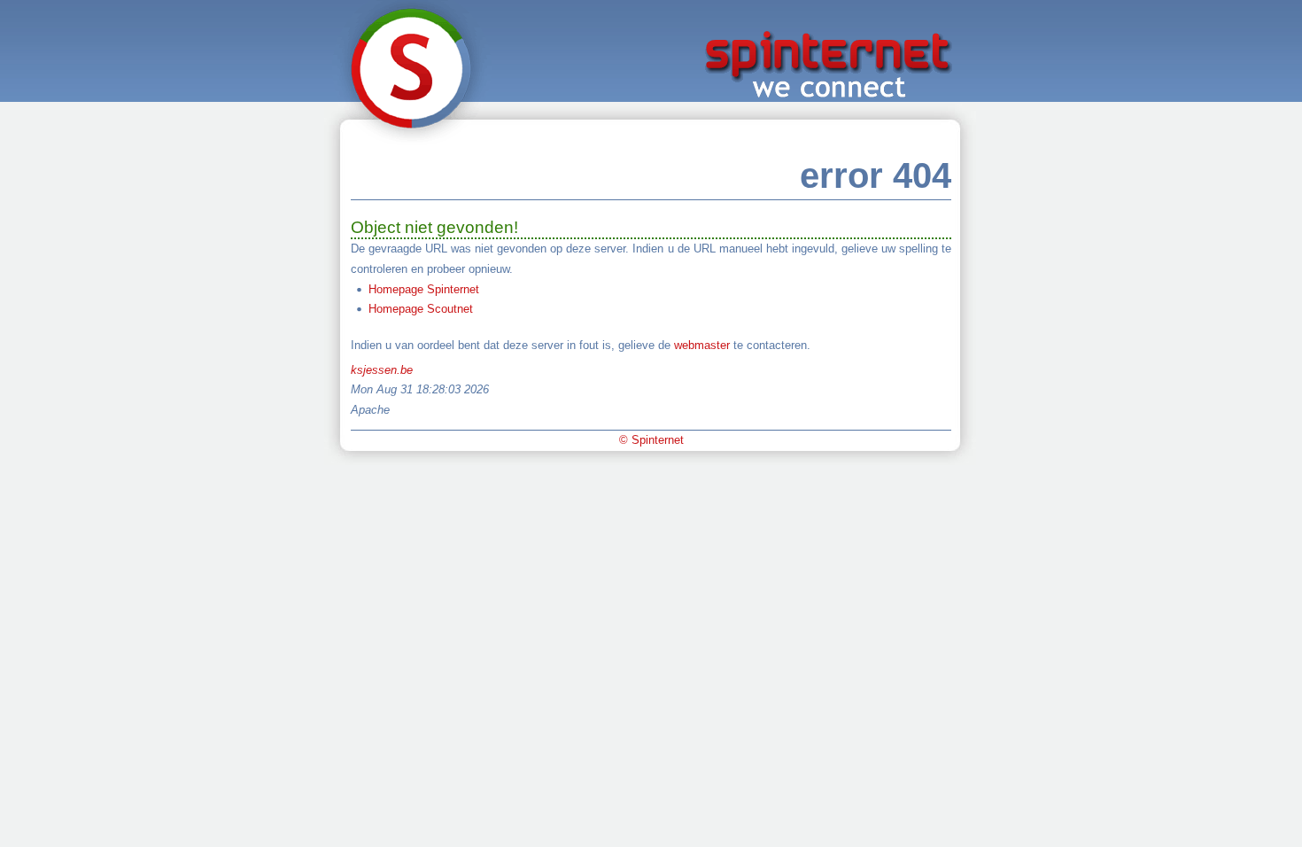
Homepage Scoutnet (420, 308)
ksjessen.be (382, 370)
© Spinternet (651, 440)
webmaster (702, 345)
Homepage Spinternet (423, 289)
